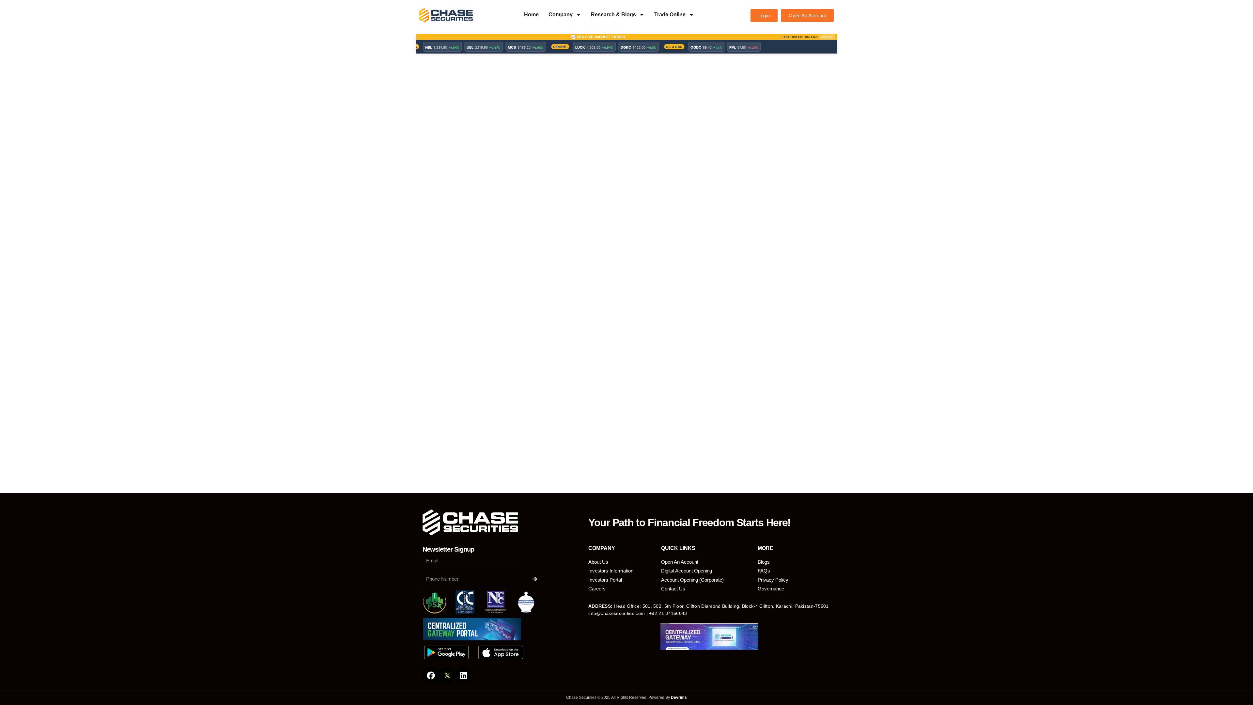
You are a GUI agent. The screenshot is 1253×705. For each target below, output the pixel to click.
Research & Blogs (613, 14)
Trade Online (670, 14)
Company (561, 14)
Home (531, 14)
